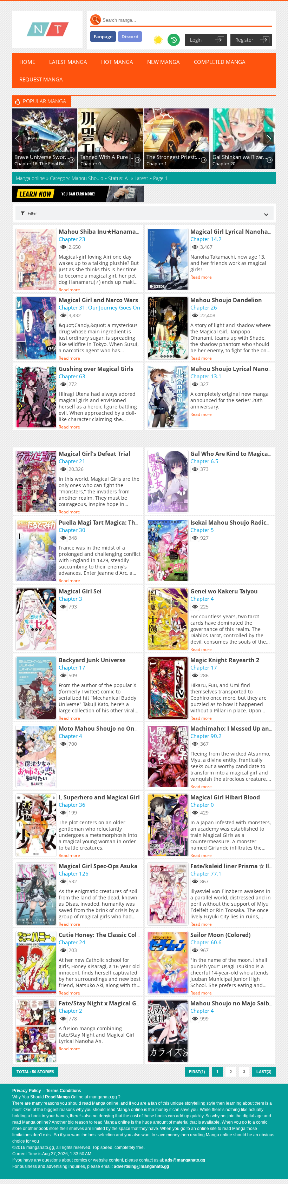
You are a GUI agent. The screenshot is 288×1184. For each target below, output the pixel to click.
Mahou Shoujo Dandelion (226, 300)
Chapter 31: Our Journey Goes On (99, 307)
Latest (141, 178)
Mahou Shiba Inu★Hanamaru (100, 231)
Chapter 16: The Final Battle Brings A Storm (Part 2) (42, 163)
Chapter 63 (72, 376)
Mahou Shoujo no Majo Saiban (233, 1003)
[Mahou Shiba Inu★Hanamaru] (37, 260)
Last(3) (263, 1072)
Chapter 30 (72, 529)
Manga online (31, 178)
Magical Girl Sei (80, 591)
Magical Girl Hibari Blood (225, 797)
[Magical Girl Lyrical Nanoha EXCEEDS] (168, 260)
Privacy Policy (26, 1090)
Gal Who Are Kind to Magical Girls (237, 454)
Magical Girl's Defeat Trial (94, 454)
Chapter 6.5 (204, 461)
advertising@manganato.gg (141, 1166)
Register (244, 39)
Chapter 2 (70, 1010)
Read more (69, 290)
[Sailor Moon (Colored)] (168, 963)
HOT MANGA (117, 61)
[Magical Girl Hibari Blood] (168, 825)
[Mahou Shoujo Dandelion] (168, 328)
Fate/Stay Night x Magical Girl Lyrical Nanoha (122, 1003)
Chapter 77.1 (206, 873)
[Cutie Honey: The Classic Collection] (37, 963)
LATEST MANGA (68, 61)
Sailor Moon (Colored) (220, 935)
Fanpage (103, 36)
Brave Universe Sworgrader (42, 156)
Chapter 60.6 (206, 942)
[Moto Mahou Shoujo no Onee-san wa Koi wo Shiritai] (37, 757)
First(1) (197, 1072)
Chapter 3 (70, 598)
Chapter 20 (223, 163)
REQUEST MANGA (41, 79)
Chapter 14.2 (206, 238)
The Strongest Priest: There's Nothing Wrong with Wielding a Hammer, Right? (174, 156)
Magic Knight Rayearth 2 (224, 660)
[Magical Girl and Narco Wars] (37, 328)
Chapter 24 (72, 942)
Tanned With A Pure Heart (108, 156)
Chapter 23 (72, 238)
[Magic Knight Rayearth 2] (168, 688)
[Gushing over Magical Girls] (37, 397)
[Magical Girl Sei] (37, 619)
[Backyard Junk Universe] (37, 688)
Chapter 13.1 (206, 376)
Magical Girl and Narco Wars (98, 300)
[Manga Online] (47, 29)
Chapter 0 (90, 163)
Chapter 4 (202, 598)
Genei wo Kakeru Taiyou (224, 591)
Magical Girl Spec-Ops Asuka (98, 866)
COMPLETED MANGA (220, 61)
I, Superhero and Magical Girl (99, 797)
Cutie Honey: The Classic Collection (107, 935)
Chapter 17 (72, 667)
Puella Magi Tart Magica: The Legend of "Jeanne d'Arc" (133, 522)
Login (196, 39)
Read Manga (57, 1097)
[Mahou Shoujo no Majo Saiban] (168, 1031)
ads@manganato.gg (185, 1160)
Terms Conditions (63, 1090)
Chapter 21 (72, 461)
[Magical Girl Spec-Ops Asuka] (37, 894)
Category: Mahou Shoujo (76, 178)
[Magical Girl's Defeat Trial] (37, 482)
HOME (27, 61)
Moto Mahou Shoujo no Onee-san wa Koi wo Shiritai (132, 728)
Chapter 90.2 (206, 735)
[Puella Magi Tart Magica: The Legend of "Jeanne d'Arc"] (37, 551)
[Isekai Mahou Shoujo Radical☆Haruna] (168, 551)
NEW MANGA (163, 61)
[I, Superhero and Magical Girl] (37, 825)
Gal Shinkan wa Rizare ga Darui (240, 156)
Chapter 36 (72, 804)
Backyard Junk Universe (92, 660)
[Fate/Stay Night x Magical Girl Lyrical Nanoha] (37, 1031)
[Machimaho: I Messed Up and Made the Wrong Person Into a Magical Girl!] (168, 757)
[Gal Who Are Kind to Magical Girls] (168, 482)
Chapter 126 (74, 873)
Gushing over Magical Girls (96, 369)
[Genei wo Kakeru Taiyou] (168, 619)
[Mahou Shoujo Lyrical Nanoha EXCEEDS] (168, 397)
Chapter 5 (202, 529)
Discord (130, 36)
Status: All (119, 178)
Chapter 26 (203, 307)
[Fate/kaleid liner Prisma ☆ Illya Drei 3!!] (168, 894)
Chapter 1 (156, 163)
